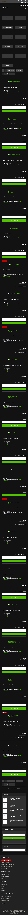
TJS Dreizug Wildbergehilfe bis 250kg (11, 299)
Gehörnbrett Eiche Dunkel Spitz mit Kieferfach (13, 123)
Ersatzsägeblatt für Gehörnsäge (10, 537)
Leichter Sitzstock (7, 233)
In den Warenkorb (14, 147)
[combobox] (11, 70)
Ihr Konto (3, 886)
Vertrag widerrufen (6, 860)
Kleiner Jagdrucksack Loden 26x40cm (11, 721)
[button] (3, 70)
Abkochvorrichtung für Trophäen (10, 336)
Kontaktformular (5, 876)
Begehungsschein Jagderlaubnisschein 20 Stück (13, 647)
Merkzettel (4, 884)
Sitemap (3, 890)
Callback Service (5, 874)
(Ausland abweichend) (7, 276)
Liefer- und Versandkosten (7, 864)
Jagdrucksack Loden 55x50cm (9, 684)
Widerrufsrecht (5, 862)
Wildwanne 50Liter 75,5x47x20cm (10, 438)
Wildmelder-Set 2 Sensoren (9, 751)
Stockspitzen (6, 475)
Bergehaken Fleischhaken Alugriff (10, 507)
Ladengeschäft (5, 900)
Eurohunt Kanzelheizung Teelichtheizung (12, 365)
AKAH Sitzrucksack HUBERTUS (9, 196)
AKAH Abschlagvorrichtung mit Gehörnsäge (12, 160)
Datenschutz (4, 868)
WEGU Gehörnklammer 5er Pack (10, 87)
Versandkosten (20, 910)
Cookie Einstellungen (14, 913)
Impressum (4, 878)
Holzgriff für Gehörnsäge (8, 574)
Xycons (14, 912)
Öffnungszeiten (5, 898)
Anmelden (14, 838)
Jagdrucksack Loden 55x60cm (9, 402)
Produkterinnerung (22, 283)
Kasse (2, 888)
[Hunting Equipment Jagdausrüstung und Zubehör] (3, 1)
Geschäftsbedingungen (7, 866)
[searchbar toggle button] (19, 1)
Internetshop (5, 911)
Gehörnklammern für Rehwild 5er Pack (11, 610)
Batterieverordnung (6, 896)
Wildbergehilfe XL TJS (7, 269)
